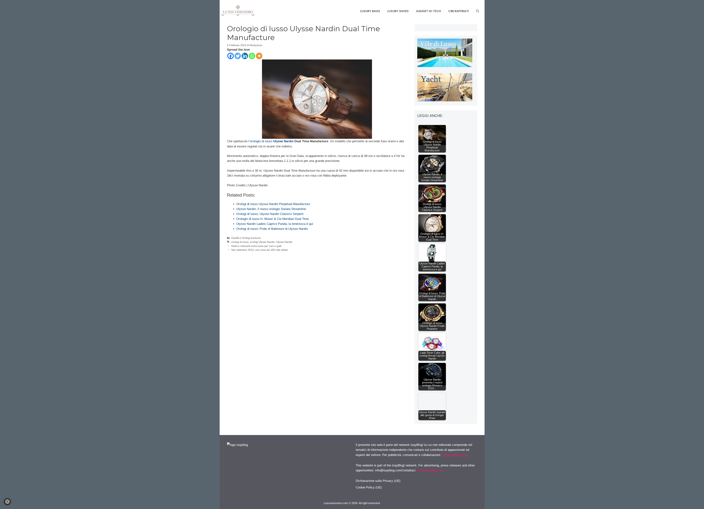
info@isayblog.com (455, 455)
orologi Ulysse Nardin (262, 241)
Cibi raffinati (458, 11)
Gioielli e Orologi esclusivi (246, 237)
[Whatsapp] (252, 56)
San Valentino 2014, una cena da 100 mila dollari (259, 249)
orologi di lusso (240, 241)
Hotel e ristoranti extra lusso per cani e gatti (256, 245)
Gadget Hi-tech (428, 11)
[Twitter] (237, 56)
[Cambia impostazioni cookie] (7, 501)
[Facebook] (230, 56)
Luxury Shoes (398, 11)
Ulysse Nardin (283, 141)
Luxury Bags (370, 11)
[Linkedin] (245, 56)
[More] (259, 56)
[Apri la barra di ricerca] (477, 11)
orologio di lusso (261, 141)
